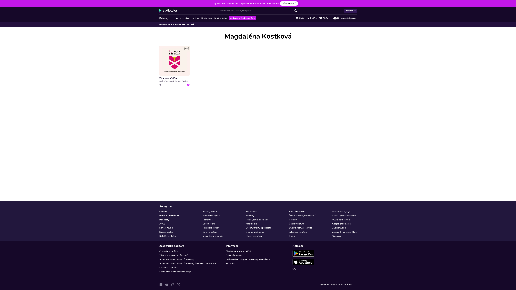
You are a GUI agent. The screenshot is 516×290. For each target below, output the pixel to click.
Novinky (195, 18)
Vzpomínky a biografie (213, 236)
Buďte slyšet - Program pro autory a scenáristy (248, 259)
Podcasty (164, 219)
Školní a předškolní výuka (344, 215)
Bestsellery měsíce (169, 215)
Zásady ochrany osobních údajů (173, 255)
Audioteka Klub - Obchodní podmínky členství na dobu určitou (187, 263)
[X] (178, 284)
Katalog (163, 18)
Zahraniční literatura (298, 232)
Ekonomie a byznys (341, 211)
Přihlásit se (350, 10)
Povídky (293, 219)
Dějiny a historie (210, 232)
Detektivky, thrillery (168, 236)
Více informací (289, 3)
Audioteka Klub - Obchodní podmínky (176, 259)
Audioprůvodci (339, 227)
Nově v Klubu (220, 18)
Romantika (208, 219)
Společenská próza (211, 215)
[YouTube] (167, 284)
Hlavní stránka (165, 24)
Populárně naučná (297, 211)
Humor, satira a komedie (257, 219)
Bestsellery (206, 18)
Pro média (230, 263)
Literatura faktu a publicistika (259, 227)
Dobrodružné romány (255, 232)
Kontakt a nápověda (168, 267)
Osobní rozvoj (209, 223)
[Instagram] (172, 284)
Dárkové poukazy (234, 255)
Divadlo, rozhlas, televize (300, 227)
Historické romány (211, 227)
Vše (294, 269)
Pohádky (250, 215)
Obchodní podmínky (168, 251)
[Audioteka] (168, 10)
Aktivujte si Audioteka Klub (242, 18)
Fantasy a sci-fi (210, 211)
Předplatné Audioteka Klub (238, 251)
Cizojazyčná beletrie (341, 223)
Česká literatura (296, 223)
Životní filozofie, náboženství (302, 215)
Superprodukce (182, 18)
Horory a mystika (254, 236)
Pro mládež (251, 211)
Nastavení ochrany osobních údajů (175, 272)
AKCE (162, 223)
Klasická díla (251, 223)
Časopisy (336, 236)
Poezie (292, 236)
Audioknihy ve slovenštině (344, 232)
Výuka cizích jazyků (341, 219)
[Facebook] (161, 284)
